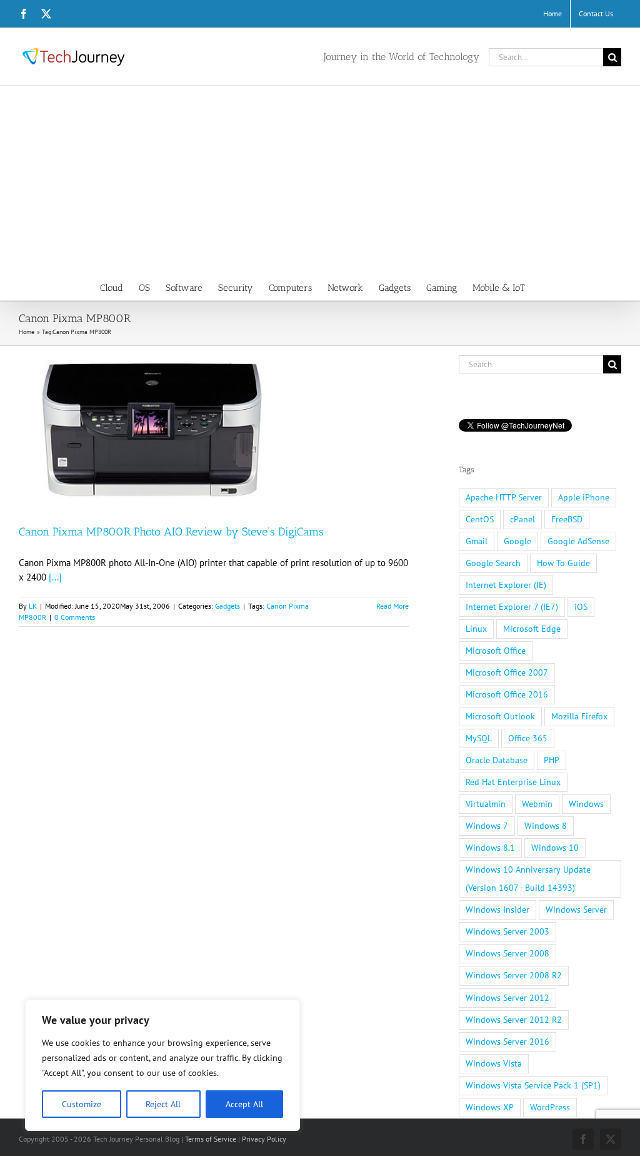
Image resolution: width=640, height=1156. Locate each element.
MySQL (479, 738)
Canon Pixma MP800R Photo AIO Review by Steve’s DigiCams (171, 532)
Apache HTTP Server (504, 497)
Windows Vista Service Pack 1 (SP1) (533, 1085)
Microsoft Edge (532, 628)
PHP (551, 760)
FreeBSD (566, 519)
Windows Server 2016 (507, 1041)
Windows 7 (487, 825)
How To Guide (563, 563)
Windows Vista (494, 1063)
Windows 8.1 (490, 847)
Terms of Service (210, 1138)
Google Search (493, 563)
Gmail (477, 541)
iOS (581, 606)
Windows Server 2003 (507, 931)
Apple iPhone (583, 497)
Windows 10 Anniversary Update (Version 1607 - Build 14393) (528, 878)
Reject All (163, 1104)
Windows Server (576, 909)
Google (517, 541)
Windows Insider (497, 909)
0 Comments (74, 617)
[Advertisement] (320, 179)
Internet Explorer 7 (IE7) (512, 606)
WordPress (550, 1107)
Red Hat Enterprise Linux (513, 782)
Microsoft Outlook (500, 716)
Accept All (244, 1104)
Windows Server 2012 (507, 997)
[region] (162, 1065)
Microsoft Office (496, 650)
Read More (392, 606)
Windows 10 (555, 847)
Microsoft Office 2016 (507, 694)
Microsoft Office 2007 (507, 672)
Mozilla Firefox (579, 716)
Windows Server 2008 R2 (514, 975)
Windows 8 (545, 825)
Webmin (537, 803)
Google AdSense (578, 541)
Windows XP (490, 1107)
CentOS (480, 519)
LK (33, 606)
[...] (55, 577)
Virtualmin (486, 803)
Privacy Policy (264, 1138)
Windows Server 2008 (507, 953)
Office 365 (528, 738)
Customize (81, 1104)
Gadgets (227, 606)
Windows (586, 803)
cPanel (522, 519)
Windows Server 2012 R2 (514, 1019)
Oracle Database (497, 760)
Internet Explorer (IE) (506, 585)
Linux (476, 628)
